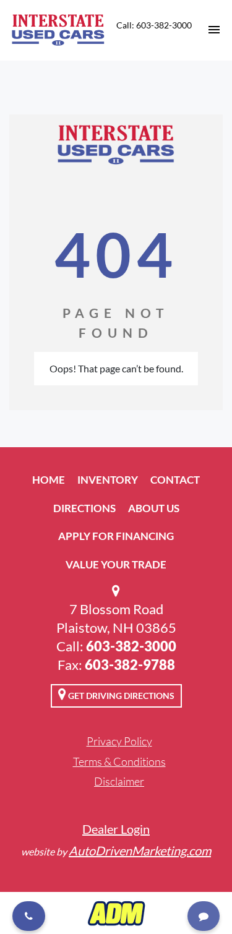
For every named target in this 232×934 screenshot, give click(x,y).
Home (48, 479)
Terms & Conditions (119, 761)
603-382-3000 (131, 646)
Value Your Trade (116, 564)
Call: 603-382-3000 (154, 25)
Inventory (107, 479)
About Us (153, 508)
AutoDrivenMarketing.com (140, 850)
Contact (175, 479)
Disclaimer (119, 781)
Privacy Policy (119, 741)
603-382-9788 (130, 664)
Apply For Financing (116, 535)
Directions (84, 508)
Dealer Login (116, 828)
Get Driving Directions (120, 695)
